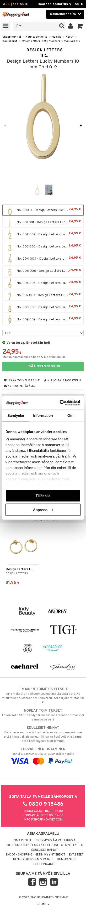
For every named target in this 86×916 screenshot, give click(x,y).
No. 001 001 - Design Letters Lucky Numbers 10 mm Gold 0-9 (49, 221)
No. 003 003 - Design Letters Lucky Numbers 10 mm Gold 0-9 (49, 246)
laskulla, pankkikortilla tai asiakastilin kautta (43, 751)
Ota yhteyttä (72, 845)
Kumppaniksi (66, 859)
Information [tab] (43, 415)
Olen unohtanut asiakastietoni (32, 845)
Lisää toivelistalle (23, 381)
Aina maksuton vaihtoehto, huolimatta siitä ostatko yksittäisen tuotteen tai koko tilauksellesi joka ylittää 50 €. (43, 696)
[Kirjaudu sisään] (70, 26)
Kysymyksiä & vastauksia (56, 840)
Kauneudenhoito (36, 37)
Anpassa (40, 510)
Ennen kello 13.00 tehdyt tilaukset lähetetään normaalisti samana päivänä (43, 715)
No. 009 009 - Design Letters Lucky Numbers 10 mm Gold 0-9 (49, 319)
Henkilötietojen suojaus (33, 859)
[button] (80, 26)
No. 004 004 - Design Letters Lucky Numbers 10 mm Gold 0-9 (49, 258)
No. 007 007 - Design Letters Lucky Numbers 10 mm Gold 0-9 (49, 294)
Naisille (56, 37)
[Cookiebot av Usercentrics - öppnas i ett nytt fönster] (61, 403)
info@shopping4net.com (43, 820)
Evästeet (76, 855)
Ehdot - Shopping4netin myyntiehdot (35, 855)
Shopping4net (11, 37)
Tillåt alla (43, 495)
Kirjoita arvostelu (64, 381)
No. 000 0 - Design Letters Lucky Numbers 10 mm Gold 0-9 (49, 209)
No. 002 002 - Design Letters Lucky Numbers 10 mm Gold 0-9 (49, 234)
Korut (69, 37)
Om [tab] (70, 415)
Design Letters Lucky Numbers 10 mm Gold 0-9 (51, 41)
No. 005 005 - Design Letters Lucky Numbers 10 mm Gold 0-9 (49, 270)
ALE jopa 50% (15, 4)
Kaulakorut (9, 41)
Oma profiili (23, 840)
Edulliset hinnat (44, 850)
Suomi (42, 904)
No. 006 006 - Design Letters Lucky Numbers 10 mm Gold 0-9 (49, 282)
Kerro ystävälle (21, 386)
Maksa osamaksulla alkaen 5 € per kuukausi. (34, 357)
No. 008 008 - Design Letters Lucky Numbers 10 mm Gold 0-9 (49, 306)
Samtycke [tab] (15, 415)
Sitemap (61, 898)
